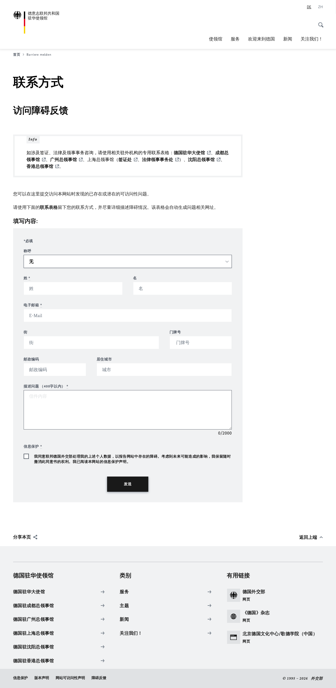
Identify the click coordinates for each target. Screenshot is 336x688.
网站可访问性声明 (70, 678)
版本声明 (41, 678)
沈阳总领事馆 (201, 159)
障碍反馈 (99, 678)
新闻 (287, 39)
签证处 (125, 159)
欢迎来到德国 (261, 39)
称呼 (27, 251)
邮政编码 (31, 359)
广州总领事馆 (63, 159)
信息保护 (20, 678)
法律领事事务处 (157, 159)
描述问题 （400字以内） (46, 386)
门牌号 (175, 332)
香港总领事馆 (40, 166)
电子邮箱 (33, 305)
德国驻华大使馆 (189, 152)
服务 (235, 39)
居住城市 (104, 359)
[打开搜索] (319, 22)
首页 (16, 54)
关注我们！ (312, 39)
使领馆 (215, 39)
